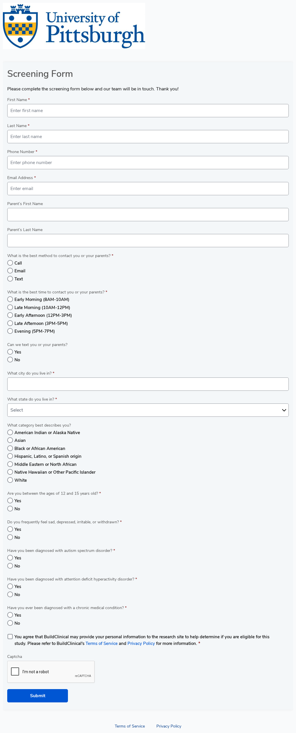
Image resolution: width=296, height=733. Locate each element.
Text (18, 279)
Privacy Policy (141, 643)
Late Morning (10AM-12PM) (42, 307)
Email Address (21, 178)
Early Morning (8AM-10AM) (41, 299)
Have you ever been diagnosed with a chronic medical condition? (67, 608)
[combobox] (148, 410)
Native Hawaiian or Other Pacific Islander (54, 472)
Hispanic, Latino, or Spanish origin (48, 456)
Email (19, 271)
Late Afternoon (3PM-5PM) (41, 323)
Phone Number (22, 152)
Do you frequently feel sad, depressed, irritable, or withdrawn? (64, 522)
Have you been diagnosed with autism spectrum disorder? (61, 550)
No (17, 360)
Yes (17, 352)
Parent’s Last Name (24, 229)
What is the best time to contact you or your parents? (57, 292)
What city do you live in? (30, 373)
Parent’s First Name (25, 203)
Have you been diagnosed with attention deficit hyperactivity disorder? (72, 579)
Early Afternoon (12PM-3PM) (43, 315)
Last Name (18, 126)
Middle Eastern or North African (45, 464)
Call (18, 263)
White (20, 480)
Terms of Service (102, 643)
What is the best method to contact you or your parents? (60, 255)
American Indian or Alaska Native (47, 433)
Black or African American (39, 448)
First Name (18, 100)
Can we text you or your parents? (37, 344)
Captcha (14, 656)
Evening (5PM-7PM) (34, 331)
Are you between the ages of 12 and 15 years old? (54, 493)
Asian (20, 440)
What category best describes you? (39, 425)
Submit (37, 696)
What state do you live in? (32, 399)
